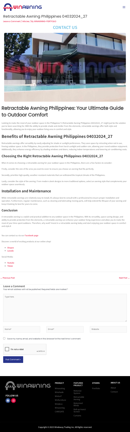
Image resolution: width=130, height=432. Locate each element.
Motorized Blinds (78, 404)
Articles (25, 21)
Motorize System (77, 391)
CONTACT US (65, 27)
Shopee (10, 247)
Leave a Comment (11, 21)
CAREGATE (59, 411)
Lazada (10, 250)
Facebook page (31, 235)
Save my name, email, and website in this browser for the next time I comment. (44, 339)
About (113, 387)
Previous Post (7, 278)
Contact (114, 391)
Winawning (60, 407)
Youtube (10, 262)
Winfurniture (60, 399)
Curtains (77, 415)
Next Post (124, 278)
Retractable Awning (79, 397)
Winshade (59, 392)
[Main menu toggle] (124, 7)
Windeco (58, 403)
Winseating (60, 388)
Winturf (58, 396)
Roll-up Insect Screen (80, 410)
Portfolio (96, 388)
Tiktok (10, 265)
